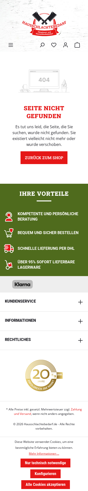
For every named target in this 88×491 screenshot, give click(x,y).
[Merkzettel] (54, 45)
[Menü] (11, 45)
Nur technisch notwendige (45, 463)
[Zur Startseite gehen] (44, 24)
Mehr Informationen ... (44, 453)
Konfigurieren (45, 473)
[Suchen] (42, 45)
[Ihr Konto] (65, 45)
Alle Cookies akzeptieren (46, 484)
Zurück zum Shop (44, 157)
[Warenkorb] (77, 45)
